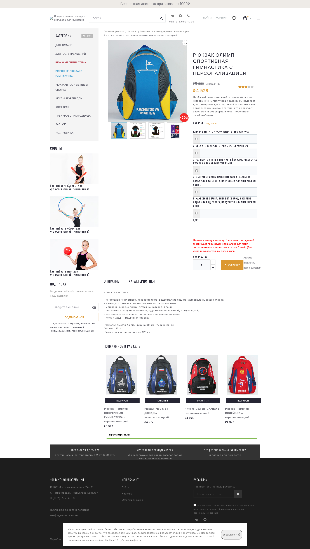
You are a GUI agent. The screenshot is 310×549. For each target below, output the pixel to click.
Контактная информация (67, 480)
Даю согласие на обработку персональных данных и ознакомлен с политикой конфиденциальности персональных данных (72, 327)
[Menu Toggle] (258, 18)
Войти (207, 17)
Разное (60, 124)
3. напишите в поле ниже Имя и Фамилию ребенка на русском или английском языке (225, 161)
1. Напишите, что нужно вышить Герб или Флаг (221, 131)
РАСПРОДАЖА (64, 133)
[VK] (172, 16)
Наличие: (198, 123)
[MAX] (180, 16)
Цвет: (196, 220)
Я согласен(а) (231, 534)
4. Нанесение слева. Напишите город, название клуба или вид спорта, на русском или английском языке (224, 181)
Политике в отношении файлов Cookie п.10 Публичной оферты (104, 540)
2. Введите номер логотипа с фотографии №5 (220, 146)
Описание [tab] (111, 281)
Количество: (200, 256)
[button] (234, 18)
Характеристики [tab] (142, 281)
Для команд (63, 45)
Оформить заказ (132, 500)
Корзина (221, 17)
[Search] (161, 18)
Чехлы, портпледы (69, 98)
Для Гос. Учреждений (70, 54)
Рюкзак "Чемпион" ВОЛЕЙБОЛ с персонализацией (237, 413)
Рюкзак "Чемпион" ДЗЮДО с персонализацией (156, 413)
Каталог (87, 35)
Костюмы (62, 107)
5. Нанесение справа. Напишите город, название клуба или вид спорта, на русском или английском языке (224, 202)
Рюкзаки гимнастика (70, 62)
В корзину (232, 265)
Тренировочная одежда (73, 115)
